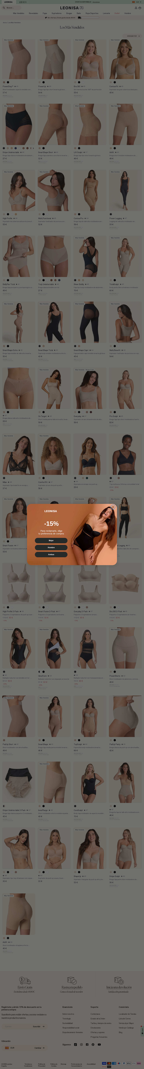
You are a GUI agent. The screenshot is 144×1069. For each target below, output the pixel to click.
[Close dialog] (113, 507)
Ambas (51, 554)
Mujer (51, 540)
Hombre (51, 547)
